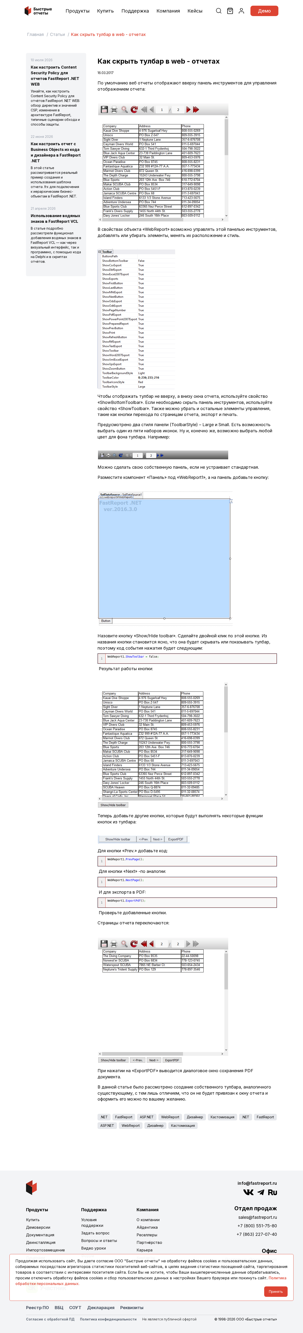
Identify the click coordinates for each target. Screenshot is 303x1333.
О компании (148, 1219)
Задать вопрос (95, 1233)
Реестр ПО (37, 1307)
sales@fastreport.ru (257, 1217)
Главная (35, 34)
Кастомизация (222, 1117)
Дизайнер (195, 1117)
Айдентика (147, 1227)
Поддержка (135, 11)
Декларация (101, 1307)
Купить (105, 11)
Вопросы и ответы (99, 1240)
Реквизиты (131, 1307)
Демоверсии (38, 1227)
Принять (276, 1291)
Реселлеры (147, 1234)
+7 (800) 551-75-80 (257, 1225)
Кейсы (194, 11)
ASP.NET (147, 1117)
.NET (104, 1117)
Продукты (77, 11)
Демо (264, 11)
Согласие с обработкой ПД (50, 1319)
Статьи (57, 34)
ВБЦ (59, 1307)
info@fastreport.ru (257, 1183)
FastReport (123, 1117)
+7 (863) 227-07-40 (256, 1234)
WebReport (170, 1117)
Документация (40, 1234)
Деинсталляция (40, 1242)
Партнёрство (149, 1242)
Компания (168, 11)
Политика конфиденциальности (108, 1319)
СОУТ (75, 1307)
